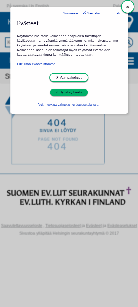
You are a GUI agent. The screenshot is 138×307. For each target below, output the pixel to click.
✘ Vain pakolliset (69, 77)
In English (112, 13)
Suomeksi (70, 13)
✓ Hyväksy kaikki (69, 92)
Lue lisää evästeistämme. (36, 64)
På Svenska (91, 13)
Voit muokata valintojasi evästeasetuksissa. (68, 104)
